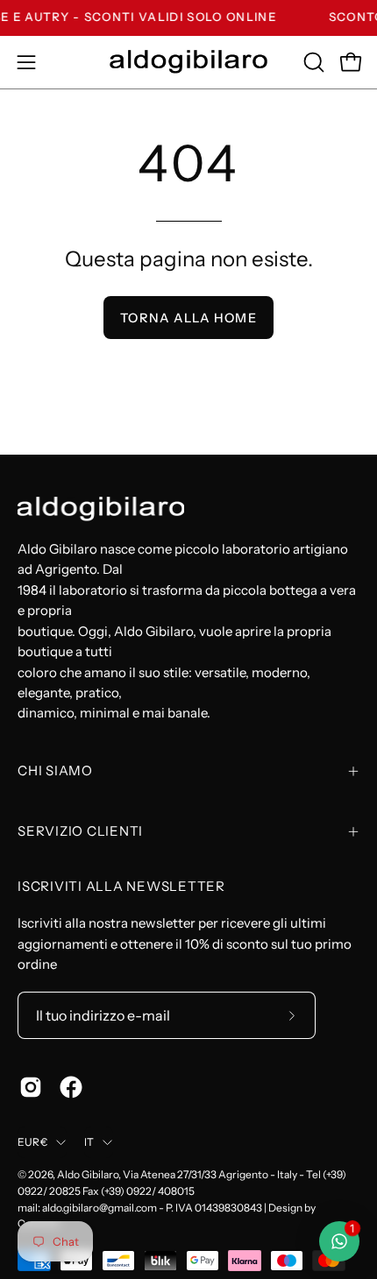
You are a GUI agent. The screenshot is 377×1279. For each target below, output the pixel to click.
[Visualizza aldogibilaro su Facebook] (71, 1087)
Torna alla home (188, 318)
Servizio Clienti (80, 831)
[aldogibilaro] (188, 62)
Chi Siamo (55, 770)
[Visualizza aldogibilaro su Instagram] (31, 1087)
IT (89, 1141)
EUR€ (32, 1141)
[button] (312, 62)
